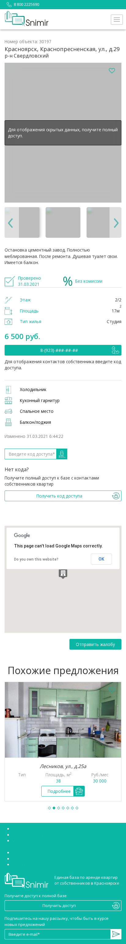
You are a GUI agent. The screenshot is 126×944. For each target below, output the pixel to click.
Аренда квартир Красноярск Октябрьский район (60, 852)
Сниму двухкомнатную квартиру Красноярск (56, 864)
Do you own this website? (36, 559)
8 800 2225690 (26, 4)
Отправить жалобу (95, 644)
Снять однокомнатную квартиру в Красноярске (59, 858)
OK (101, 559)
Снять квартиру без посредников (45, 828)
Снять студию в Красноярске (40, 835)
